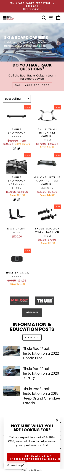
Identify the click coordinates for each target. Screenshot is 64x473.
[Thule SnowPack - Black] (18, 148)
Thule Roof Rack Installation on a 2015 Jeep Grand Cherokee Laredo (41, 396)
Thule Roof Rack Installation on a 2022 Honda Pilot (41, 353)
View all (32, 337)
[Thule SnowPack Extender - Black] (14, 199)
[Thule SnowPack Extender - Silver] (18, 199)
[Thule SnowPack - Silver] (14, 148)
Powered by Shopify (32, 470)
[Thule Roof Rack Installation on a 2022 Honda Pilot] (11, 351)
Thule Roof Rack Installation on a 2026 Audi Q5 (41, 373)
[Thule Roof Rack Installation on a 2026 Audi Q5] (11, 371)
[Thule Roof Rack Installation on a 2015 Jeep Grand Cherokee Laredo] (11, 391)
